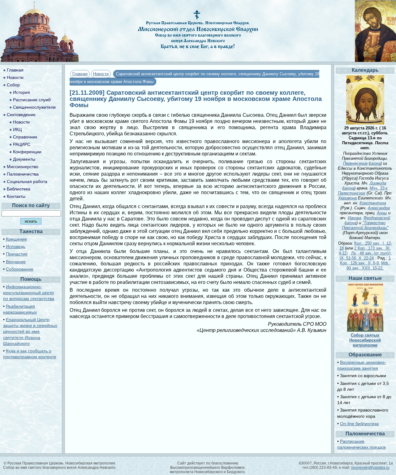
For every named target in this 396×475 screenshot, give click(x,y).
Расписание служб (32, 99)
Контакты (16, 196)
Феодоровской (377, 218)
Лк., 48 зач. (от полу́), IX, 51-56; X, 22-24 (366, 255)
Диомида (378, 183)
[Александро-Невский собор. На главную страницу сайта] (39, 60)
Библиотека (18, 188)
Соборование (19, 269)
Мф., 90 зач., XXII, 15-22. (368, 265)
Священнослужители (34, 107)
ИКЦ (17, 129)
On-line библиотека (359, 423)
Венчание (16, 261)
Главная (80, 74)
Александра (379, 208)
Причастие (17, 253)
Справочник (25, 136)
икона (375, 163)
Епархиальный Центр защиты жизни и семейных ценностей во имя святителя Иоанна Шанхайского (30, 331)
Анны (382, 213)
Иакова (354, 218)
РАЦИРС (21, 144)
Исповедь (15, 246)
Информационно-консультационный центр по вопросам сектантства (28, 292)
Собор (13, 84)
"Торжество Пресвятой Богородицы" (365, 225)
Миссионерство (22, 166)
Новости (101, 74)
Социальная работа (27, 181)
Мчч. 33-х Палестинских (363, 190)
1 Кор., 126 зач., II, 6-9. (365, 260)
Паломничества (23, 174)
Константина (372, 203)
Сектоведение (21, 114)
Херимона (347, 198)
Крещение (16, 239)
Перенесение (355, 163)
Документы (24, 159)
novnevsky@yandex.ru (370, 467)
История (21, 92)
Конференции (27, 151)
